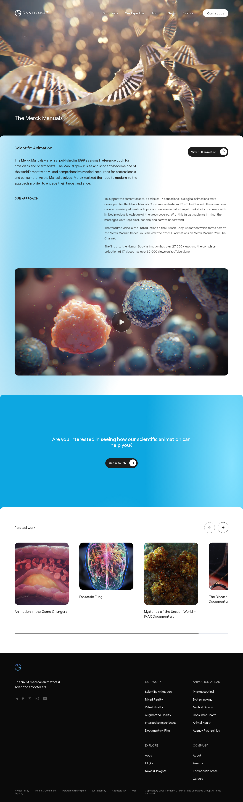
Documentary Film (157, 730)
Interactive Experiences (160, 722)
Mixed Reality (154, 699)
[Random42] (32, 13)
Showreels (110, 13)
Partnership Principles (74, 790)
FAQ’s (149, 763)
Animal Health (202, 722)
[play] (121, 322)
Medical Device (203, 707)
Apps (148, 755)
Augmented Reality (158, 715)
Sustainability (99, 790)
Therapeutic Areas (205, 771)
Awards (198, 763)
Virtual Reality (154, 707)
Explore (188, 13)
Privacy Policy (22, 790)
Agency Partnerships (206, 730)
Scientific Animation (158, 691)
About (156, 13)
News (172, 13)
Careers (198, 778)
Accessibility (119, 790)
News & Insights (156, 771)
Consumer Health (204, 715)
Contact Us (215, 13)
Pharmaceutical (203, 691)
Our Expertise (134, 13)
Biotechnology (202, 699)
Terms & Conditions (46, 790)
